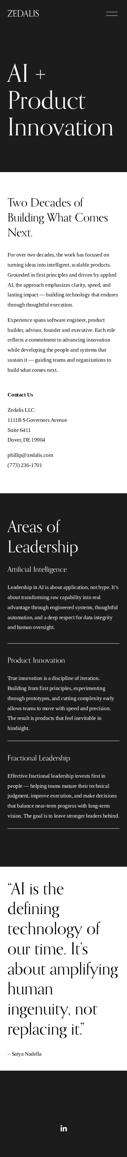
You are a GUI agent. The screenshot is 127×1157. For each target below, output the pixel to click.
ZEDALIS (23, 13)
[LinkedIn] (63, 1128)
